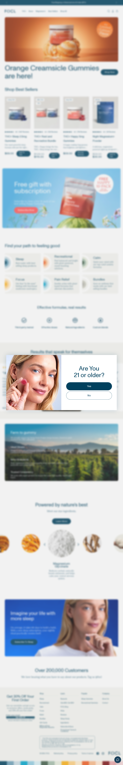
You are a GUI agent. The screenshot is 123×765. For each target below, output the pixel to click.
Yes (89, 386)
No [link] (89, 395)
